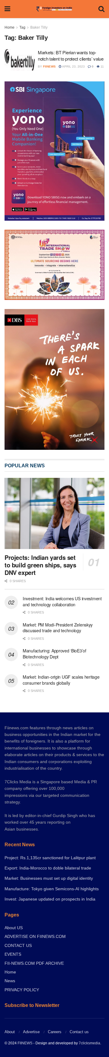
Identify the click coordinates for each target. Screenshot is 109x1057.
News (10, 980)
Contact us (79, 1032)
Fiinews (49, 66)
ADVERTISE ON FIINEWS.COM (35, 936)
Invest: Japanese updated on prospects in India (50, 899)
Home (10, 27)
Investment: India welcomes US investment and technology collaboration (62, 601)
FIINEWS (25, 1043)
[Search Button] (101, 9)
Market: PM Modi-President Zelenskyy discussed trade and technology (58, 628)
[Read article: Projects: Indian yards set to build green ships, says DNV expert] (54, 513)
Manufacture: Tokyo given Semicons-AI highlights (52, 888)
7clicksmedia (89, 1043)
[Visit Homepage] (54, 9)
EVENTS (13, 954)
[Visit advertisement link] (54, 379)
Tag (22, 27)
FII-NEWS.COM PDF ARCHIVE (34, 963)
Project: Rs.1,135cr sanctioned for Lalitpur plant (50, 857)
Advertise (31, 1032)
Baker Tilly (39, 27)
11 (102, 66)
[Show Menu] (7, 9)
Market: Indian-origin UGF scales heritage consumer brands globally (61, 680)
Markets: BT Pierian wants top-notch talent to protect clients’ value (71, 55)
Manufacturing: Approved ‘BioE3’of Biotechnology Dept (54, 654)
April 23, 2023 (73, 66)
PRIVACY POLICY (22, 989)
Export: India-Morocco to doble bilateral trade (48, 868)
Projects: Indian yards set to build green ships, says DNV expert (40, 565)
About (10, 1032)
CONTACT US (18, 945)
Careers (54, 1032)
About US (14, 927)
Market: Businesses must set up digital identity (49, 878)
